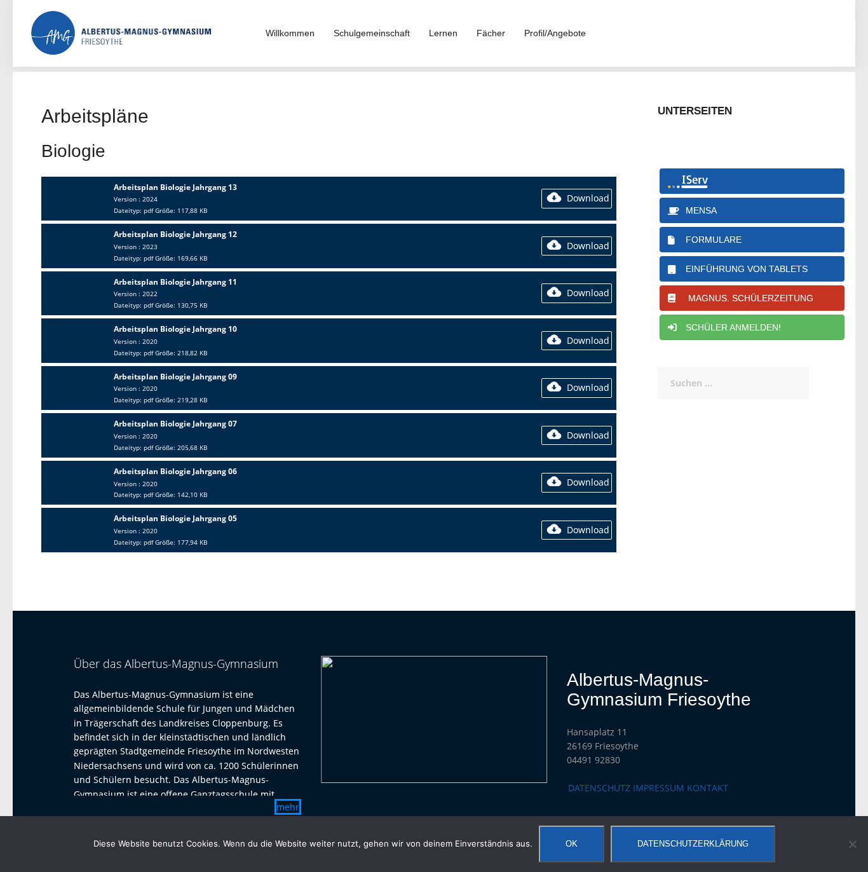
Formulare (711, 240)
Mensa (699, 210)
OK (572, 843)
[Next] (521, 719)
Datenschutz (599, 788)
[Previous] (347, 719)
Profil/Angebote (555, 33)
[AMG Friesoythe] (121, 32)
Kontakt (707, 788)
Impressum (658, 788)
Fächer (491, 33)
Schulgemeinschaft (372, 33)
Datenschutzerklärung (693, 843)
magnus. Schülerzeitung (747, 298)
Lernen (443, 33)
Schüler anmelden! (731, 327)
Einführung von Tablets (744, 269)
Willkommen (290, 33)
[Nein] (852, 844)
